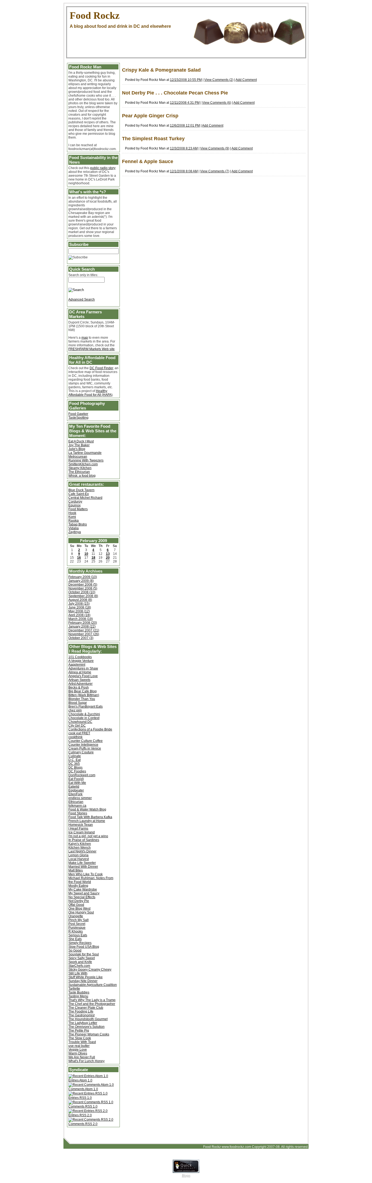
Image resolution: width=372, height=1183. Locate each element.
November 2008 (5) (82, 588)
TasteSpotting (78, 418)
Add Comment (246, 80)
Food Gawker (78, 414)
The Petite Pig (78, 1030)
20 (108, 558)
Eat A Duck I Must (81, 441)
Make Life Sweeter (82, 863)
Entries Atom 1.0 (80, 1080)
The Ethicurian (79, 472)
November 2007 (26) (83, 634)
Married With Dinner (83, 867)
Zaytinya (74, 532)
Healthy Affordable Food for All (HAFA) (90, 393)
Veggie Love (77, 1049)
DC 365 (74, 764)
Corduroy (75, 501)
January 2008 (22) (82, 626)
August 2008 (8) (80, 600)
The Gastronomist (81, 1015)
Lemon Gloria (78, 855)
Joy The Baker (79, 445)
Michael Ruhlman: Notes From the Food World (90, 880)
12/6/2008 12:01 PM (185, 125)
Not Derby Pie (78, 901)
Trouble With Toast (82, 1042)
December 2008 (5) (82, 584)
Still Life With (77, 973)
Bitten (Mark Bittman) (83, 695)
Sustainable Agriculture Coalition (92, 985)
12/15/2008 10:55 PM (186, 80)
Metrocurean (77, 456)
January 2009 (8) (81, 581)
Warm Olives (77, 1053)
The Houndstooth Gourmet (88, 1019)
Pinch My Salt (78, 920)
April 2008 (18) (79, 615)
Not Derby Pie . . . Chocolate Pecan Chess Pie (175, 93)
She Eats (75, 939)
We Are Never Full (81, 1057)
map (84, 338)
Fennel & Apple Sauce (147, 161)
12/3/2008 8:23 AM (184, 148)
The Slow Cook (79, 1038)
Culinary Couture (81, 752)
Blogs (186, 1176)
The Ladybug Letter (82, 1023)
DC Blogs (75, 767)
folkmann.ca (77, 806)
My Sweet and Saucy (83, 893)
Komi (72, 517)
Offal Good (76, 905)
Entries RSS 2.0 (80, 1115)
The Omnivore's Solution (86, 1027)
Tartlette (74, 989)
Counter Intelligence (83, 745)
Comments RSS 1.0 (82, 1106)
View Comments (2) (218, 80)
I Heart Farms (78, 828)
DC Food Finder (101, 368)
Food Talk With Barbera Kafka (90, 817)
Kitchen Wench (79, 847)
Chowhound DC (80, 722)
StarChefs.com (79, 966)
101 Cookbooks (80, 657)
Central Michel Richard (85, 498)
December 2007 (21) (83, 630)
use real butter (79, 1046)
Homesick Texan (80, 825)
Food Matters (78, 509)
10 (86, 554)
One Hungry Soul (81, 912)
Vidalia (73, 528)
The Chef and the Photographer (91, 1004)
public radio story (102, 168)
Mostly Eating (78, 886)
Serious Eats (77, 935)
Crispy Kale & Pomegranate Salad (161, 70)
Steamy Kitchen (80, 468)
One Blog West (79, 908)
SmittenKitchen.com (83, 464)
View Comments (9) (214, 148)
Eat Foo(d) (76, 779)
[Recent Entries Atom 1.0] (88, 1076)
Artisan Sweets (79, 680)
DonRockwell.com (81, 775)
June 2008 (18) (79, 607)
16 (79, 558)
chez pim (75, 710)
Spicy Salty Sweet (81, 958)
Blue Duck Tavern (81, 490)
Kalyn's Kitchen (79, 844)
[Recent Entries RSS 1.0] (88, 1093)
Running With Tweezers (85, 460)
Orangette (75, 916)
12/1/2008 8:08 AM (184, 171)
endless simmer (80, 798)
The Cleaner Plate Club (85, 1008)
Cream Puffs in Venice (84, 748)
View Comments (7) (214, 171)
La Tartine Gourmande (85, 453)
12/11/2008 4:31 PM (185, 103)
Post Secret (76, 924)
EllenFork (75, 794)
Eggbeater (76, 790)
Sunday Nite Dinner (82, 981)
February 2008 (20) (82, 623)
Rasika (73, 520)
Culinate (74, 756)
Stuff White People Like (85, 977)
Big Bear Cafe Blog (82, 691)
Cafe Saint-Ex (78, 494)
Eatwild (73, 786)
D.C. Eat (74, 760)
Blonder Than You (81, 699)
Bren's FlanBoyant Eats (85, 706)
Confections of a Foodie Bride (90, 729)
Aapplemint (76, 665)
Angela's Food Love (83, 676)
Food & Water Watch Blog (87, 809)
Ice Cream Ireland (81, 832)
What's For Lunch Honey (86, 1061)
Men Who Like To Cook (85, 874)
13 (108, 554)
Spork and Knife (80, 962)
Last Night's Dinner (82, 851)
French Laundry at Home (86, 821)
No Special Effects (81, 897)
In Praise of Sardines (83, 840)
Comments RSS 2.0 (82, 1124)
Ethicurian (75, 802)
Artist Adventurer (80, 684)
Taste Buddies (78, 992)
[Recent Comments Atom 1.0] (91, 1085)
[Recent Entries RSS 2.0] (88, 1111)
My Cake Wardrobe (82, 889)
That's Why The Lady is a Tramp (91, 1000)
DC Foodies (77, 771)
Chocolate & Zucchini (84, 714)
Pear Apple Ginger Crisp (150, 115)
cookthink (75, 737)
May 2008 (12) (79, 611)
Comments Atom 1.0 (83, 1089)
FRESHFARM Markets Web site (91, 349)
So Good (74, 950)
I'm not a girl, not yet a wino (88, 836)
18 (93, 558)
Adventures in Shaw (83, 668)
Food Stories (77, 813)
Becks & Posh (78, 687)
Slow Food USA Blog (83, 947)
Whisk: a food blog (82, 476)
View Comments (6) (216, 103)
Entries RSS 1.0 (80, 1098)
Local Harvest (78, 859)
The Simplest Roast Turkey (153, 138)
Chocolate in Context (83, 718)
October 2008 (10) (81, 592)
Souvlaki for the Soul (83, 954)
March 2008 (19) (80, 619)
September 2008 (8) (83, 596)
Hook (72, 513)
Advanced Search (81, 299)
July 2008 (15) (79, 604)
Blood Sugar (77, 703)
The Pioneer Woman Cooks (88, 1034)
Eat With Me (77, 783)
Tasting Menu (78, 996)
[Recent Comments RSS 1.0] (90, 1102)
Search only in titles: (83, 275)
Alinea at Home (79, 672)
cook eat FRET (79, 733)
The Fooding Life (80, 1011)
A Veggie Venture (81, 661)
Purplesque (77, 928)
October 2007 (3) (80, 638)
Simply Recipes (80, 943)
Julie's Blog (76, 449)
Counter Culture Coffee (85, 741)
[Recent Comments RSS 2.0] (90, 1119)
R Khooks (75, 931)
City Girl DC (77, 725)
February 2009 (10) (82, 577)
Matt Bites (75, 870)
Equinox (74, 505)
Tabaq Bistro (77, 524)
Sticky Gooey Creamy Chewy (89, 969)
